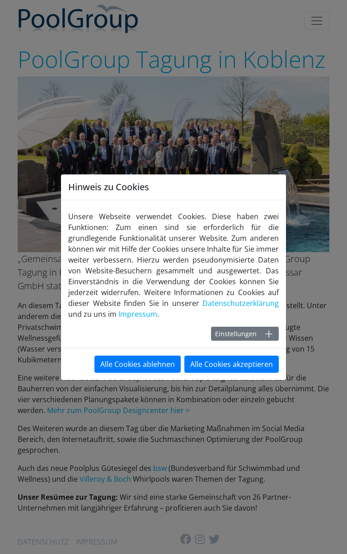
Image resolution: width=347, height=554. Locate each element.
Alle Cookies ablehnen (137, 364)
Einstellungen (236, 333)
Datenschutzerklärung (240, 303)
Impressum (137, 314)
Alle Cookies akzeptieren (231, 364)
